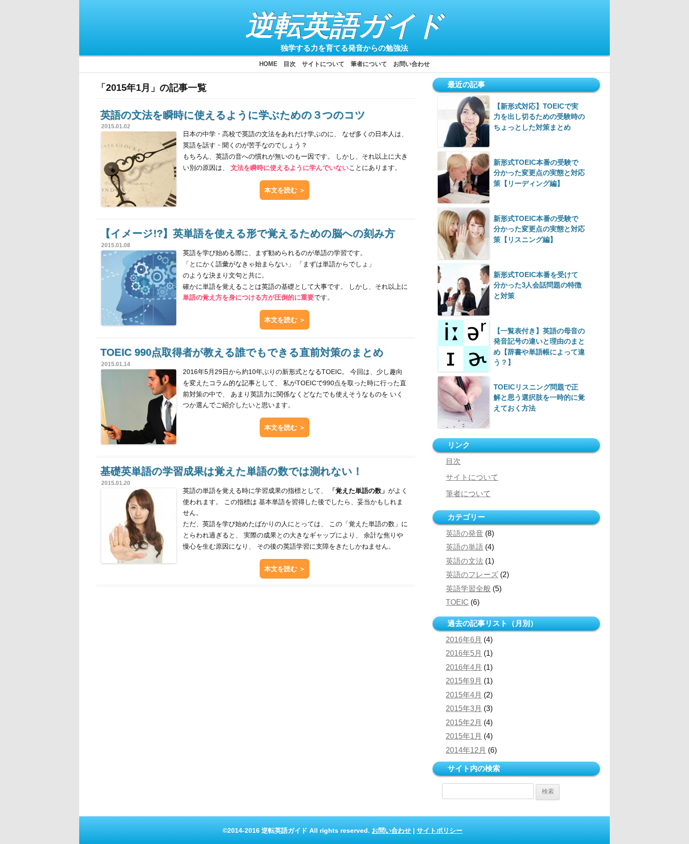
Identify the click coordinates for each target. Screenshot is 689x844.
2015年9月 (464, 681)
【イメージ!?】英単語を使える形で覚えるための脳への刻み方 (247, 233)
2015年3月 (464, 708)
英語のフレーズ (472, 575)
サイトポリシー (440, 830)
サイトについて (323, 63)
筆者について (369, 63)
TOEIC (457, 602)
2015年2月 (464, 723)
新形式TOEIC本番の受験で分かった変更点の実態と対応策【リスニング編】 (539, 228)
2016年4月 (464, 667)
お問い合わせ (411, 63)
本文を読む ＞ (285, 190)
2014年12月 (466, 750)
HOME (268, 63)
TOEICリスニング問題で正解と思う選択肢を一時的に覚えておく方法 (539, 397)
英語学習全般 (468, 589)
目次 (290, 63)
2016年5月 (464, 653)
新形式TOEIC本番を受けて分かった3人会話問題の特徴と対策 (538, 285)
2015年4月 (464, 695)
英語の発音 (464, 533)
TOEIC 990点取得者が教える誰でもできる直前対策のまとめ (242, 352)
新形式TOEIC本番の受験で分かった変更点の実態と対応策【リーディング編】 (539, 172)
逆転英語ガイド (345, 25)
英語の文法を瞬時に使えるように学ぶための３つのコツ (233, 115)
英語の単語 (464, 547)
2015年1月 (464, 736)
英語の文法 (464, 561)
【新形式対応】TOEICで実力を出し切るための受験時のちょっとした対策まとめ (539, 116)
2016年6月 (464, 640)
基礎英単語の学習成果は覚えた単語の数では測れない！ (231, 471)
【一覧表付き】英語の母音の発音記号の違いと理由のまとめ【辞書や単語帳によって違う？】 (539, 346)
